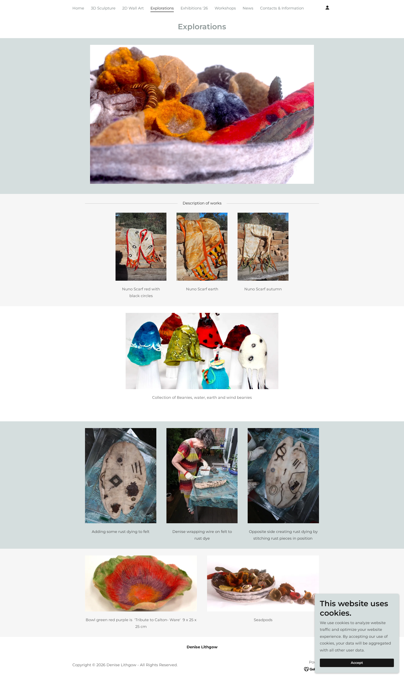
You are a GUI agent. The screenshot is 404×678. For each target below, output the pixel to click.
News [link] (248, 8)
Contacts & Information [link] (282, 8)
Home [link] (78, 8)
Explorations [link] (162, 8)
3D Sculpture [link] (103, 8)
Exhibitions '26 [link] (194, 8)
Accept (357, 663)
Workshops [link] (225, 8)
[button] (327, 7)
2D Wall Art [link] (133, 8)
